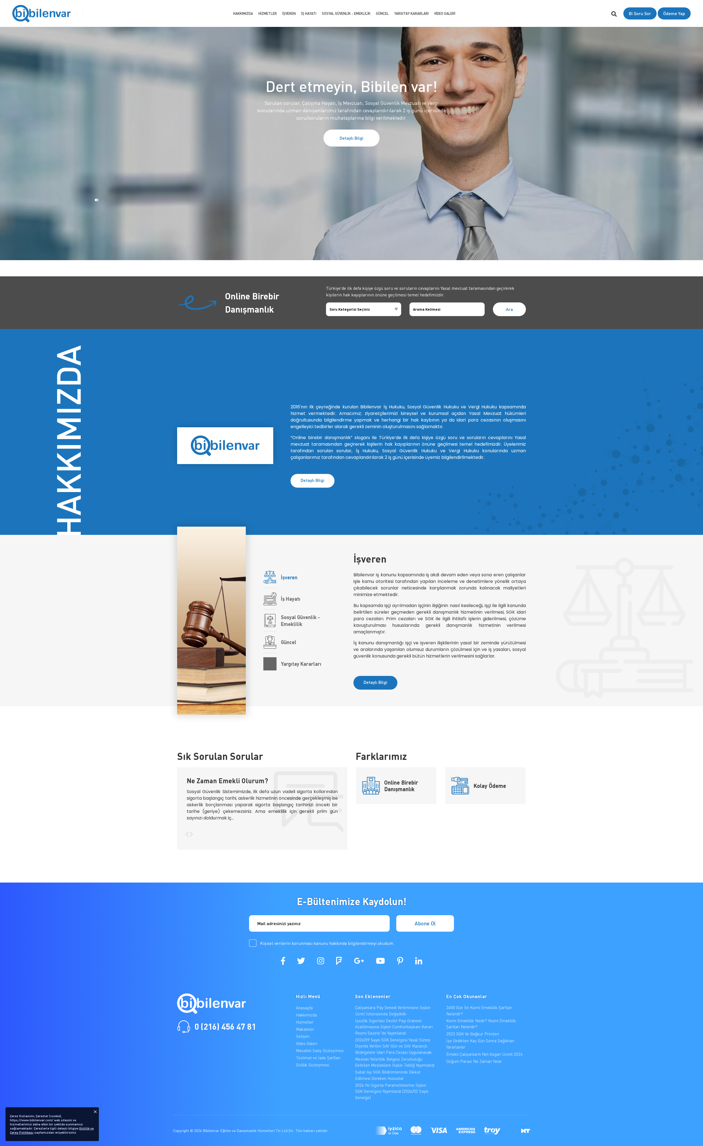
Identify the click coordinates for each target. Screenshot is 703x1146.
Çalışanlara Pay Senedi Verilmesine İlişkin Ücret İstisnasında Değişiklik (392, 1010)
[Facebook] (283, 961)
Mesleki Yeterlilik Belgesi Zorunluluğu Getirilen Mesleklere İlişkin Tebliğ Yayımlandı (394, 1062)
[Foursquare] (339, 961)
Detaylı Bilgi (351, 138)
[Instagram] (320, 961)
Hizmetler (267, 13)
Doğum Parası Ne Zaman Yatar (474, 1061)
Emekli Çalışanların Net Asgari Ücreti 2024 (484, 1054)
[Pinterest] (400, 961)
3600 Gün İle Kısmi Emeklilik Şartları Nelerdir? (479, 1010)
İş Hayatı (308, 13)
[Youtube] (380, 961)
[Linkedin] (418, 961)
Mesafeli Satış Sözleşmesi (320, 1050)
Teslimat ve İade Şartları (318, 1057)
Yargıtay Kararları (411, 13)
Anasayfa (304, 1007)
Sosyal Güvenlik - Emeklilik (346, 13)
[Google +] (359, 961)
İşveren (289, 13)
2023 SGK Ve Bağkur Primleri (472, 1034)
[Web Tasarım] (525, 1130)
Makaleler (305, 1029)
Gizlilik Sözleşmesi (312, 1065)
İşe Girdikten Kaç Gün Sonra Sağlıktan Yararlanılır (480, 1044)
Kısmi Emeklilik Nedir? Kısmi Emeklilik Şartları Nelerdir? (481, 1024)
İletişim (302, 1036)
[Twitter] (301, 961)
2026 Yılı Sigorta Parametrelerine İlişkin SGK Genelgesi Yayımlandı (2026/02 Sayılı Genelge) (391, 1091)
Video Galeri (444, 13)
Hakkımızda (243, 13)
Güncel (382, 13)
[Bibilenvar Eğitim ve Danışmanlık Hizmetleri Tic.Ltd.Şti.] (41, 13)
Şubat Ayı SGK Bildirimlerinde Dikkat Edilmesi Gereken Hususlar (387, 1075)
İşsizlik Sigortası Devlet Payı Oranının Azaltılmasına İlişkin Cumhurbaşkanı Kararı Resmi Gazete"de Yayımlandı (394, 1027)
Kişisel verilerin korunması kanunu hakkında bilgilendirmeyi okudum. (327, 943)
